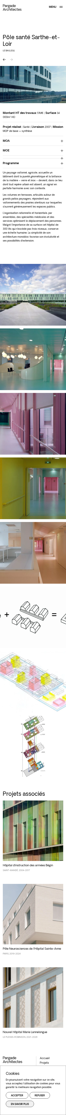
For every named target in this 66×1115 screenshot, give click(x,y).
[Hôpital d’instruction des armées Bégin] (33, 838)
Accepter (17, 1096)
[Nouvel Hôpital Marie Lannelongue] (33, 1004)
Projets (44, 1063)
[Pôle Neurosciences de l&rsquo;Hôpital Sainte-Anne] (33, 921)
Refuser (40, 1096)
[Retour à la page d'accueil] (12, 7)
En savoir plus (20, 1104)
